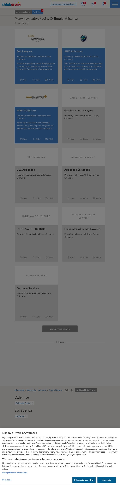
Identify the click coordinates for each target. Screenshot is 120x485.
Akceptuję (106, 480)
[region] (60, 456)
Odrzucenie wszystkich (84, 480)
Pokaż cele (7, 480)
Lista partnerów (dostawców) (15, 472)
